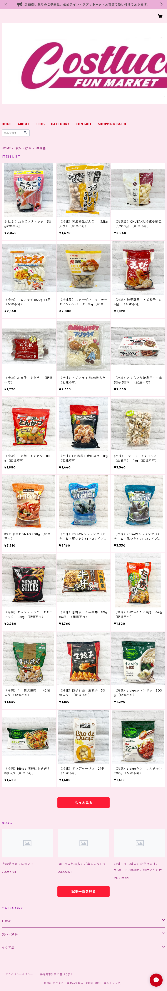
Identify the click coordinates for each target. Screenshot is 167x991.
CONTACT (83, 124)
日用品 (6, 921)
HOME (7, 124)
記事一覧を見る (83, 891)
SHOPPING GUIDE (112, 124)
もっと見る (83, 802)
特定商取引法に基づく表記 (56, 974)
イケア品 (8, 948)
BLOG (40, 124)
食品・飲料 (23, 148)
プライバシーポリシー (19, 974)
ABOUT (24, 124)
